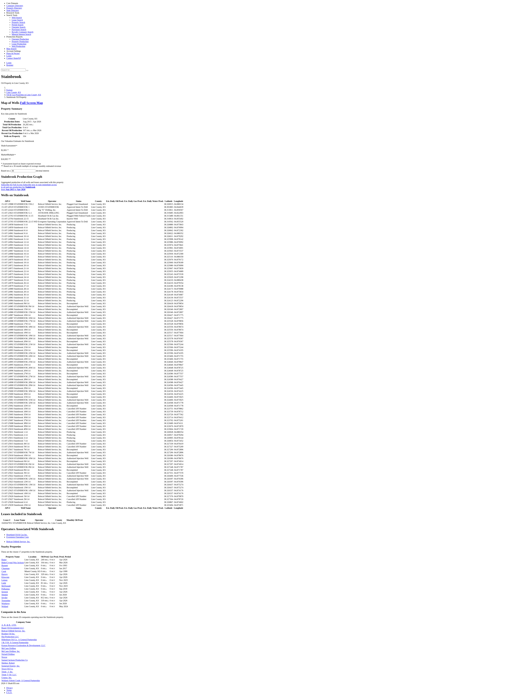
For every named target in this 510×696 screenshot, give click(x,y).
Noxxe (4, 657)
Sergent (4, 592)
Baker (4, 560)
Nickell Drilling (8, 654)
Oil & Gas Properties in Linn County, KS (23, 95)
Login (8, 63)
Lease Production (19, 44)
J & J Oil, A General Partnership (14, 642)
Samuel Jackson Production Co (14, 660)
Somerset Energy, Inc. (10, 666)
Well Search (17, 17)
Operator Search (18, 27)
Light (3, 583)
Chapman (5, 568)
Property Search (18, 22)
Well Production (18, 46)
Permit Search (17, 25)
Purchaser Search (19, 29)
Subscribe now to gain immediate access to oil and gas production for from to (29, 187)
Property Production (20, 41)
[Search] (27, 70)
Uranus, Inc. (6, 677)
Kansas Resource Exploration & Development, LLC (23, 645)
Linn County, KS (13, 92)
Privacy (9, 688)
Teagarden (5, 600)
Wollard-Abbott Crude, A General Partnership (20, 680)
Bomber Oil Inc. (8, 634)
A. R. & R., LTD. (8, 625)
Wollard (4, 606)
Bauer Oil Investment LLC (12, 628)
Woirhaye (5, 603)
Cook (3, 571)
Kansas (9, 90)
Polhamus (5, 589)
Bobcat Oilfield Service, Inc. (18, 541)
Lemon (4, 580)
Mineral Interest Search (21, 34)
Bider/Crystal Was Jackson (12, 562)
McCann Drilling (8, 648)
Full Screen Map (31, 103)
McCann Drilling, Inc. (10, 651)
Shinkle (4, 595)
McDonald (5, 586)
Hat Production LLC (10, 637)
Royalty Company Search (22, 32)
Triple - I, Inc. (7, 672)
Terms (9, 690)
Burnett (4, 565)
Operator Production (20, 39)
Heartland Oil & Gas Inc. (16, 535)
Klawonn (5, 577)
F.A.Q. (9, 692)
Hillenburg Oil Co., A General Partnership (19, 639)
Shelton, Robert (8, 663)
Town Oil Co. (7, 669)
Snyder (4, 598)
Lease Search (17, 20)
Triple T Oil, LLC (9, 675)
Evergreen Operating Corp (17, 537)
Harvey (4, 574)
